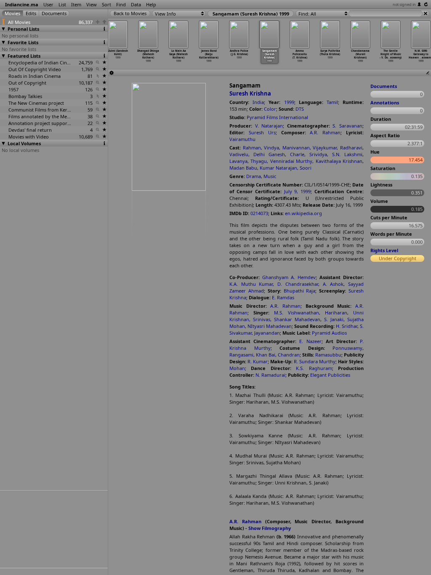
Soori (305, 168)
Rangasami (241, 354)
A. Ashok (333, 284)
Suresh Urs (262, 132)
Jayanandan (267, 333)
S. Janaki (333, 319)
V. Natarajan (269, 125)
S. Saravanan (347, 125)
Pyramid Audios (329, 333)
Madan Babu (243, 168)
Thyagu (258, 161)
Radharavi (351, 147)
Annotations (384, 102)
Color (270, 109)
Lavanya (238, 161)
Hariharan (336, 312)
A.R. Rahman (325, 132)
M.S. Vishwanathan (296, 312)
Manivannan (296, 147)
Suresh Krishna (250, 93)
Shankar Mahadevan (297, 319)
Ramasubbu (328, 354)
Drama (253, 176)
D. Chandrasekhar (297, 284)
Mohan (237, 368)
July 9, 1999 (297, 191)
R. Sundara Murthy (314, 361)
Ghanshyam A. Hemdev (289, 277)
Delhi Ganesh (269, 154)
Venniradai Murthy (291, 161)
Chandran (289, 354)
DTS (299, 109)
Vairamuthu (242, 139)
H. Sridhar (346, 326)
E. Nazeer (310, 341)
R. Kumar (257, 361)
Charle (297, 154)
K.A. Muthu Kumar (251, 284)
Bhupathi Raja (300, 291)
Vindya (271, 147)
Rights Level (384, 250)
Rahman (252, 147)
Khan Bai (265, 354)
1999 (289, 102)
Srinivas (261, 319)
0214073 (259, 213)
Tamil (332, 102)
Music (269, 176)
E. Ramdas (283, 297)
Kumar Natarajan (278, 168)
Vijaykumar (325, 147)
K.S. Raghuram (314, 368)
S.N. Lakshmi (347, 154)
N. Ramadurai (270, 375)
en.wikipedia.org (303, 213)
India (258, 102)
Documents (383, 86)
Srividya (318, 154)
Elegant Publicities (330, 375)
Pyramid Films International (277, 117)
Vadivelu (238, 154)
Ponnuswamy (347, 348)
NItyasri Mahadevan (269, 326)
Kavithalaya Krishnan (339, 161)
